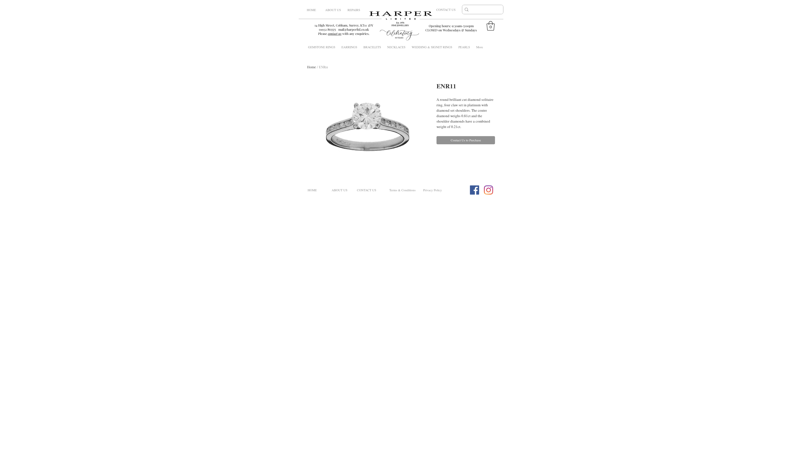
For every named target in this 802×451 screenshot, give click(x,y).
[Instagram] (488, 190)
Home (311, 67)
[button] (491, 25)
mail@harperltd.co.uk (353, 29)
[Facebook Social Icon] (474, 190)
